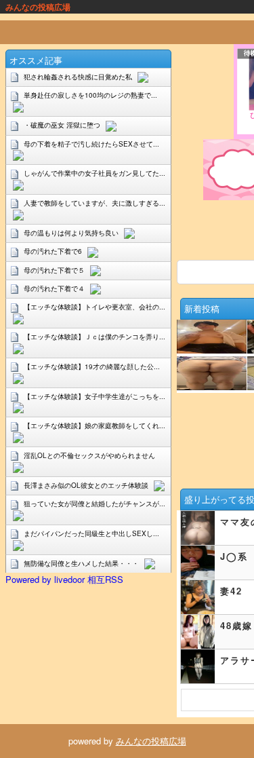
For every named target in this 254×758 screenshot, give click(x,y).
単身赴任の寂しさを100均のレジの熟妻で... (90, 95)
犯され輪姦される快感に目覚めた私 (78, 76)
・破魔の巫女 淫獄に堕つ (62, 125)
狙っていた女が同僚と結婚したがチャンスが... (94, 503)
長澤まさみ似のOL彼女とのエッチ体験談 (86, 485)
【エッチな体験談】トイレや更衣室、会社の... (94, 306)
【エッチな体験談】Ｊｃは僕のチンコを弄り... (94, 336)
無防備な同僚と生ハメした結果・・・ (81, 563)
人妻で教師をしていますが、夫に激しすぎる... (94, 203)
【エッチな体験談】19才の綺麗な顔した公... (92, 366)
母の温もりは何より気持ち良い (71, 233)
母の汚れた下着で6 (53, 251)
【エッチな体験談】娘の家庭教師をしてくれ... (94, 425)
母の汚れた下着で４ (54, 288)
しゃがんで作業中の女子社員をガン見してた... (94, 173)
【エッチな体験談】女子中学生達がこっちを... (94, 396)
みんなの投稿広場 (151, 740)
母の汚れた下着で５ (54, 270)
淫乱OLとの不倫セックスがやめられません (89, 455)
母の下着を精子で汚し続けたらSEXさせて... (91, 144)
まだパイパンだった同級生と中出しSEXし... (91, 533)
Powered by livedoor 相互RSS (64, 579)
